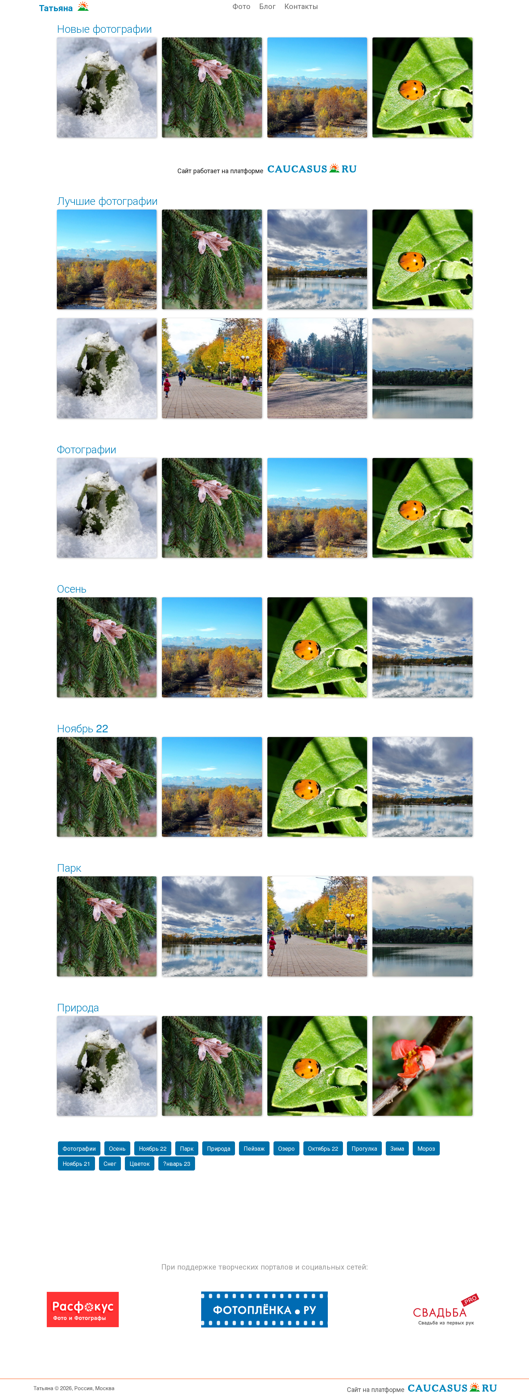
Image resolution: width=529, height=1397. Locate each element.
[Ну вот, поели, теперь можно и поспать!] (422, 87)
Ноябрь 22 (82, 728)
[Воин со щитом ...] (107, 87)
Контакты (301, 6)
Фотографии (86, 449)
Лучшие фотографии (107, 200)
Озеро (286, 1148)
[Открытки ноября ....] (317, 260)
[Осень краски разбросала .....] (212, 368)
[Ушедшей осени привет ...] (212, 87)
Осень (71, 588)
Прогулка (364, 1148)
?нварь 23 (176, 1163)
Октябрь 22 (323, 1148)
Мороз (426, 1148)
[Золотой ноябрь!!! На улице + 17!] (317, 87)
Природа (78, 1007)
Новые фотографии (104, 28)
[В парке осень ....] (317, 368)
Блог (267, 6)
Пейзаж (254, 1148)
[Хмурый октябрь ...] (422, 368)
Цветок (140, 1163)
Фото (241, 6)
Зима (397, 1148)
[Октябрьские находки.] (422, 1066)
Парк (69, 867)
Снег (110, 1163)
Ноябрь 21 (76, 1163)
